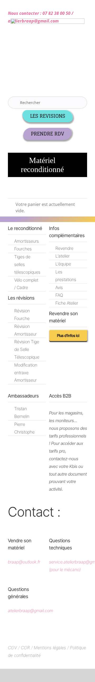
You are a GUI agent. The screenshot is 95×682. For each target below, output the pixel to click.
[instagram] (47, 630)
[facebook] (32, 630)
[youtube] (63, 630)
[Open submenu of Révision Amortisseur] (36, 326)
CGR (26, 647)
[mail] (24, 525)
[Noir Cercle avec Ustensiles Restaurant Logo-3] (47, 21)
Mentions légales (50, 647)
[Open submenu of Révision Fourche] (36, 310)
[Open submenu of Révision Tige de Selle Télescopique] (36, 341)
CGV (12, 647)
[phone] (35, 525)
